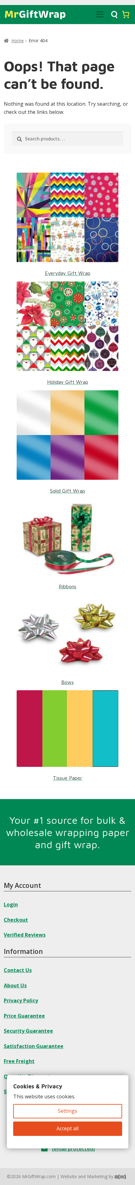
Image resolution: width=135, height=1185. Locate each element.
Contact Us (18, 970)
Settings (67, 1110)
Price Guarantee (24, 1015)
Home (17, 40)
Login (11, 904)
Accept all (67, 1128)
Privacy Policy (21, 1000)
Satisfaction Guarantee (33, 1046)
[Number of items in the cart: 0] (125, 14)
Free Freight (19, 1061)
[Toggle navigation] (100, 14)
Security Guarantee (28, 1030)
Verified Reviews (25, 934)
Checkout (16, 919)
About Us (15, 985)
